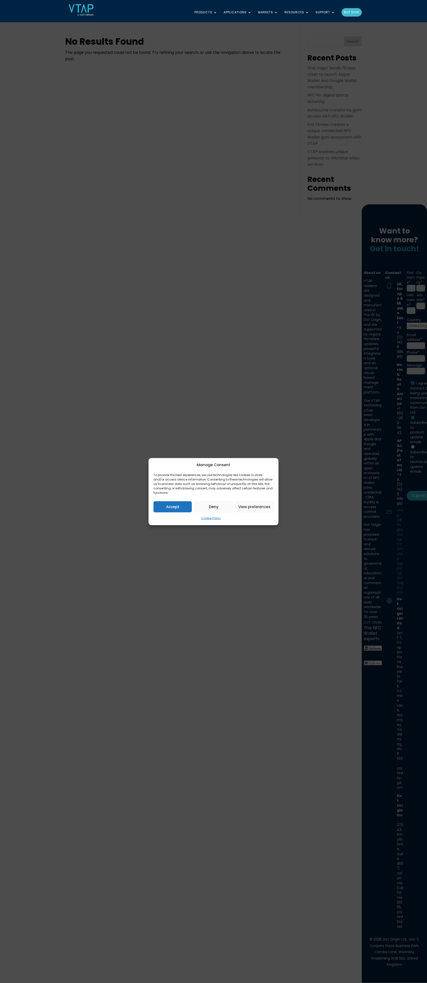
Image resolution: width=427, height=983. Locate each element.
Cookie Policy (211, 518)
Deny (213, 506)
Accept (172, 506)
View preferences (254, 506)
